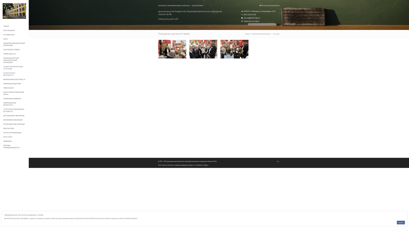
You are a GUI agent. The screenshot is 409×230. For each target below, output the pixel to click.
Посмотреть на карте (251, 21)
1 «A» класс (276, 34)
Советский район (197, 5)
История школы (9, 35)
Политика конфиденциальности (11, 147)
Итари (206, 165)
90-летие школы (9, 30)
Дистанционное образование (13, 116)
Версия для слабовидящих (271, 5)
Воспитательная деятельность (9, 74)
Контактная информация (12, 133)
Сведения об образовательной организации (14, 44)
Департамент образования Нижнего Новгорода (174, 5)
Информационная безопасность (9, 104)
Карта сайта (7, 137)
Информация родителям (12, 84)
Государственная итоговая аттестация (13, 68)
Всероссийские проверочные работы (13, 93)
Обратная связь (8, 128)
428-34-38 (252, 14)
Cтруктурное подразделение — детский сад (14, 110)
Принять (400, 223)
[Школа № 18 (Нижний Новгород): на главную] (14, 11)
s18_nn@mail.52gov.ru (252, 18)
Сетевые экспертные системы (184, 165)
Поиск (5, 39)
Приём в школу (8, 88)
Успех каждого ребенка (11, 50)
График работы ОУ (9, 54)
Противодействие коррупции (14, 124)
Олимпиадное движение (12, 99)
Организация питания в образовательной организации (11, 60)
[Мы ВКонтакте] (278, 161)
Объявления (7, 141)
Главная (6, 26)
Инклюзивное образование (13, 120)
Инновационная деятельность (14, 79)
